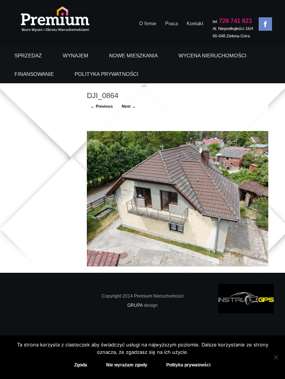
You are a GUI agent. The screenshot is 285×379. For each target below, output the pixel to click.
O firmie (147, 23)
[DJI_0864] (177, 265)
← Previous (102, 106)
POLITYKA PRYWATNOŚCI (106, 74)
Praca (171, 23)
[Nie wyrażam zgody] (275, 357)
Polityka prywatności (188, 365)
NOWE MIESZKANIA (133, 55)
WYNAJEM (75, 55)
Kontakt (195, 23)
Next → (129, 106)
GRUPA (135, 305)
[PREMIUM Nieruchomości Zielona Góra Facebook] (265, 24)
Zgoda (80, 365)
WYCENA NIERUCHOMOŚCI (212, 55)
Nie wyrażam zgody (126, 365)
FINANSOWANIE (34, 74)
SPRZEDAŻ (28, 55)
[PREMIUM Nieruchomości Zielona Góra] (54, 21)
